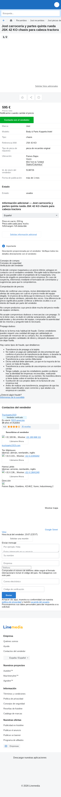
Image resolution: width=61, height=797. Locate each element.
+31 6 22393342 (32, 456)
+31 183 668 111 (33, 437)
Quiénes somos (10, 641)
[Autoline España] (18, 4)
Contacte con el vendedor (16, 120)
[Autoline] (11, 20)
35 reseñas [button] (26, 427)
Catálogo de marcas (12, 713)
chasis (29, 137)
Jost (28, 126)
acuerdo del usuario (40, 602)
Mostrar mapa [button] (51, 508)
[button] (56, 4)
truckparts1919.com (11, 445)
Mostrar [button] (22, 437)
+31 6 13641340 (32, 472)
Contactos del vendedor (14, 651)
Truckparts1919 (9, 415)
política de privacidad (11, 602)
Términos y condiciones (14, 694)
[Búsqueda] (57, 13)
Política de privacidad (13, 698)
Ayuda (6, 646)
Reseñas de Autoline (12, 708)
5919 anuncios (18, 420)
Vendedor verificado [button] (15, 417)
